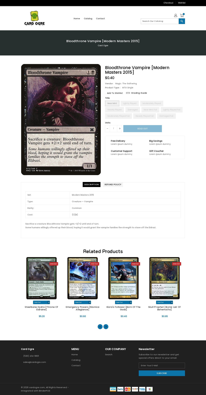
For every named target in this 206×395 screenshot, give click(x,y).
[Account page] (176, 15)
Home (74, 354)
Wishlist (182, 2)
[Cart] (182, 15)
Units (108, 123)
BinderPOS (44, 390)
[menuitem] (77, 18)
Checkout (168, 2)
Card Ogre (103, 45)
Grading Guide (139, 93)
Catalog (75, 359)
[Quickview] (25, 317)
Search (109, 354)
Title (107, 98)
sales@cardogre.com (34, 362)
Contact (76, 365)
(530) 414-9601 (31, 355)
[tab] (91, 184)
